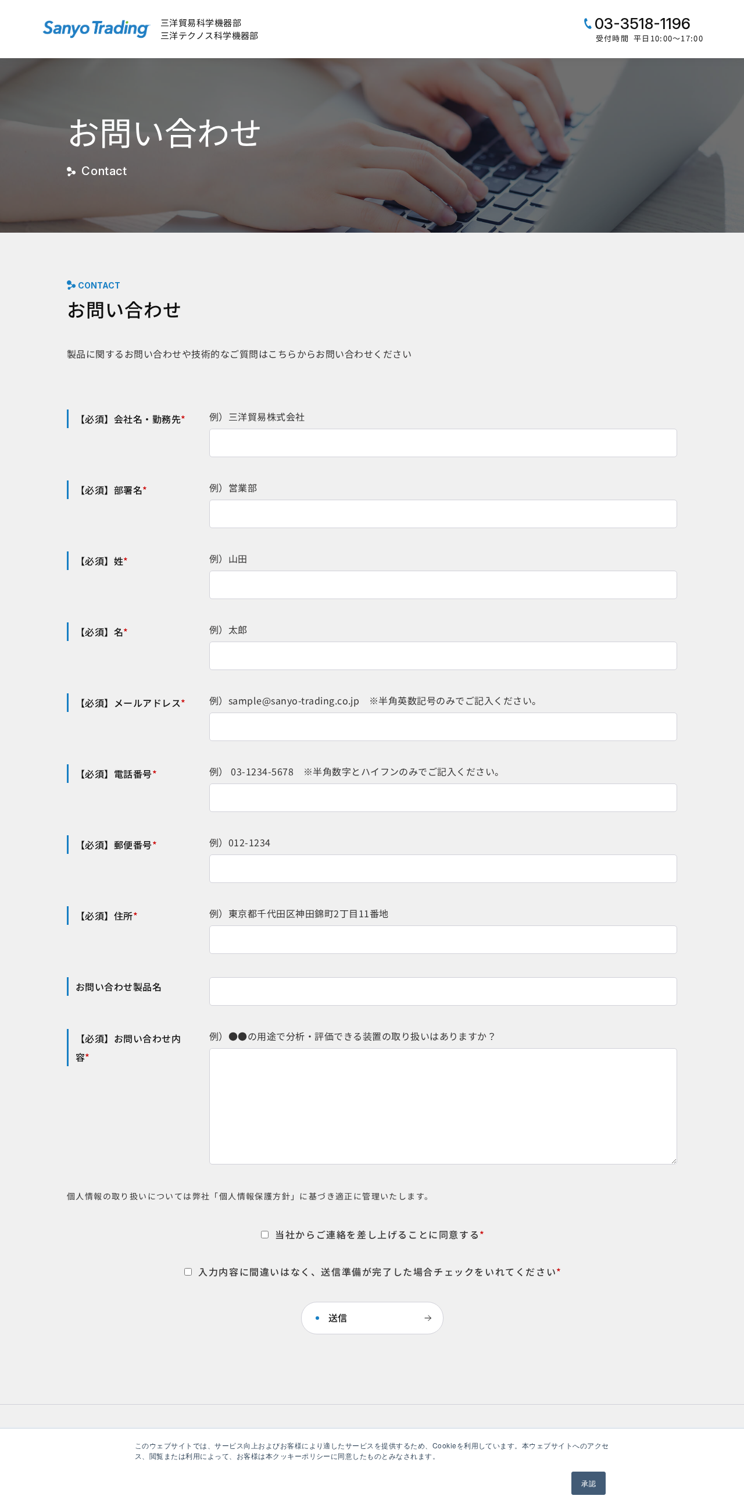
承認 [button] (588, 1483)
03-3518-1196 (641, 24)
